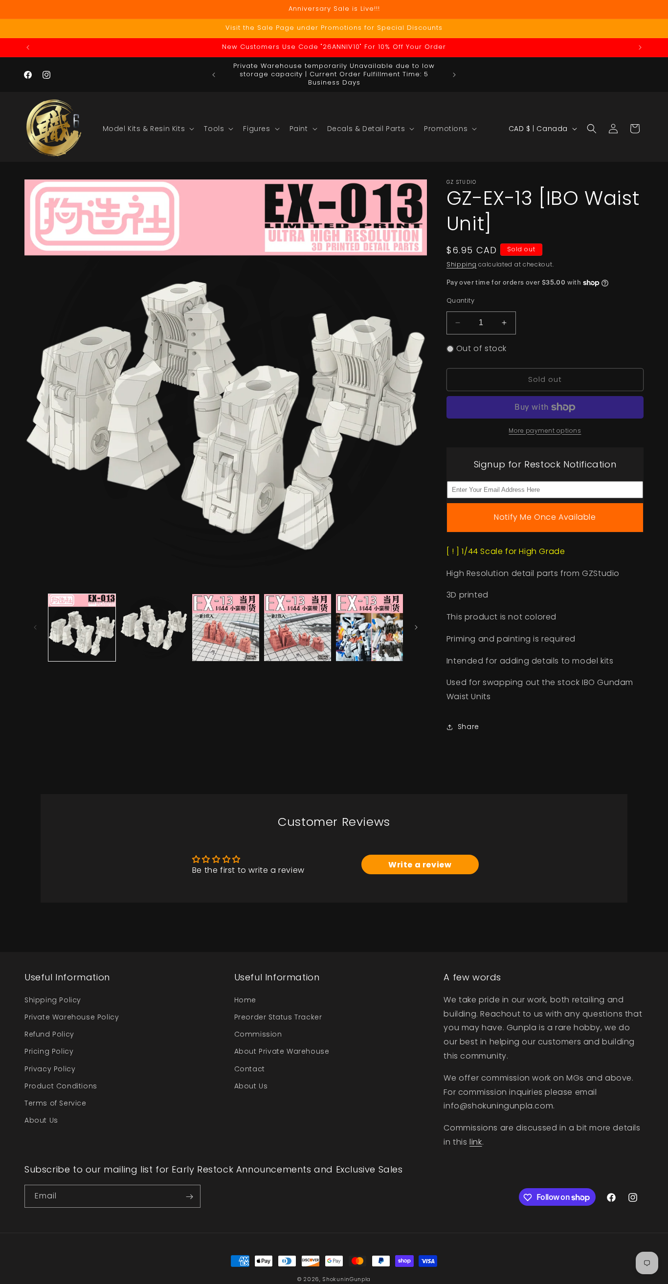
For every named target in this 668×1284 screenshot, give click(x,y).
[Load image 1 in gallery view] (81, 627)
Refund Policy (49, 1034)
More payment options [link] (545, 430)
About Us (41, 1120)
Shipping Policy (52, 999)
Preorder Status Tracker (278, 1016)
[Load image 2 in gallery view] (153, 627)
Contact (249, 1068)
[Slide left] (35, 627)
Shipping (461, 264)
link (475, 1141)
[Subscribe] (189, 1196)
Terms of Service (55, 1102)
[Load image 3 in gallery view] (225, 627)
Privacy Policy (49, 1068)
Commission (258, 1034)
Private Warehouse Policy (71, 1016)
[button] (148, 128)
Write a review (419, 864)
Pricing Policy (48, 1051)
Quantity (460, 300)
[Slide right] (416, 627)
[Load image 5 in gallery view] (369, 627)
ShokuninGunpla (346, 1279)
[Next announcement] (640, 47)
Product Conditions (60, 1085)
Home (245, 999)
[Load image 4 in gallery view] (297, 627)
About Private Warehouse (282, 1051)
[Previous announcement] (28, 47)
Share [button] (468, 727)
